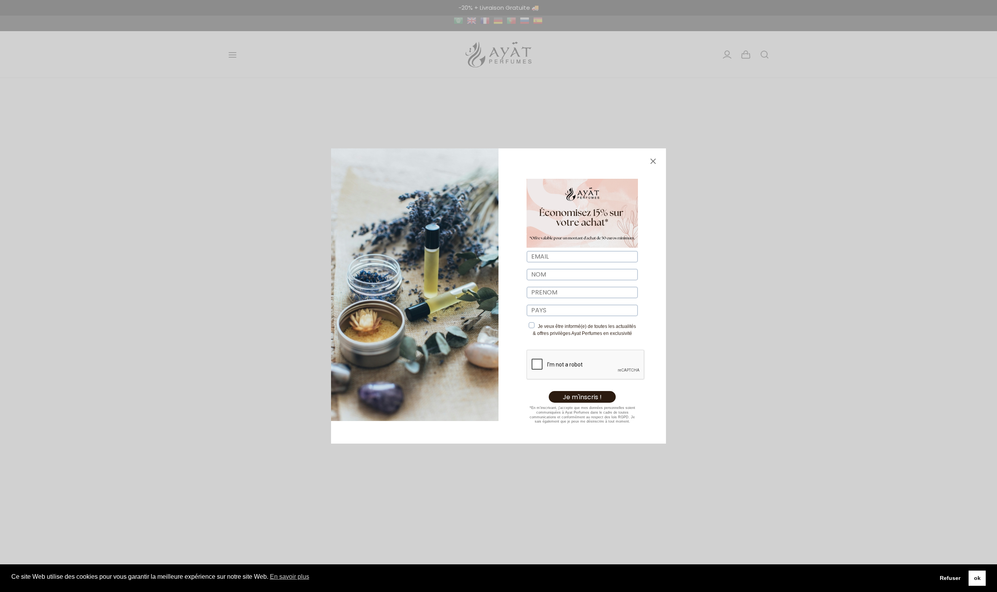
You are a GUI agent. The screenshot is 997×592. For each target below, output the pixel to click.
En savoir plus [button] (289, 576)
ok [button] (977, 578)
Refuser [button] (950, 578)
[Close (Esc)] (653, 161)
